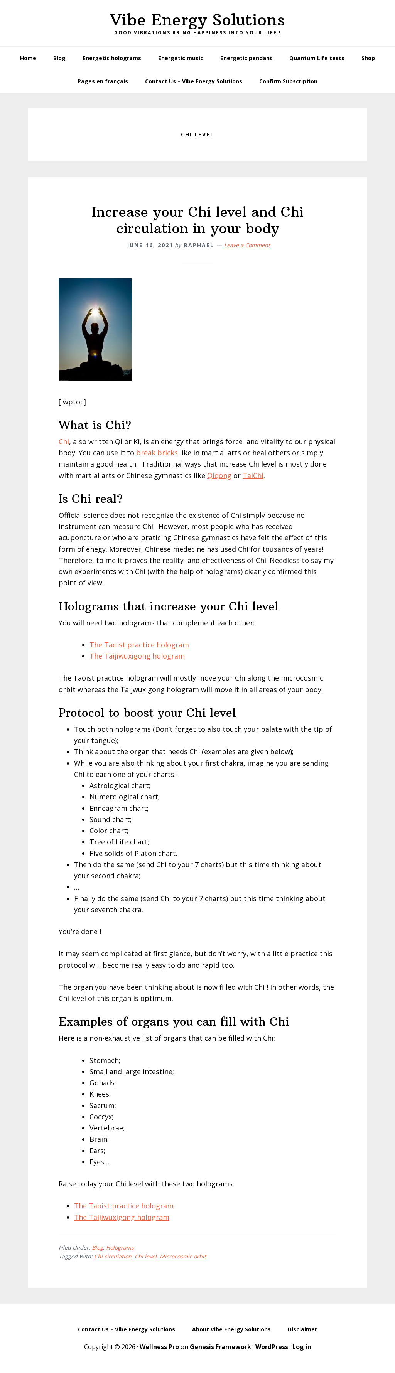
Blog (97, 1247)
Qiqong (219, 475)
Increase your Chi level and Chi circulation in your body (198, 220)
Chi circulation (113, 1256)
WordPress (271, 1347)
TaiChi (253, 475)
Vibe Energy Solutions (197, 20)
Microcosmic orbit (183, 1256)
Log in (301, 1347)
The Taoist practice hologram (139, 644)
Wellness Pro (159, 1347)
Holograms (120, 1247)
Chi (64, 441)
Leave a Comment (247, 245)
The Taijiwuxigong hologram (137, 655)
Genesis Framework (220, 1347)
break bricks (157, 452)
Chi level (146, 1256)
